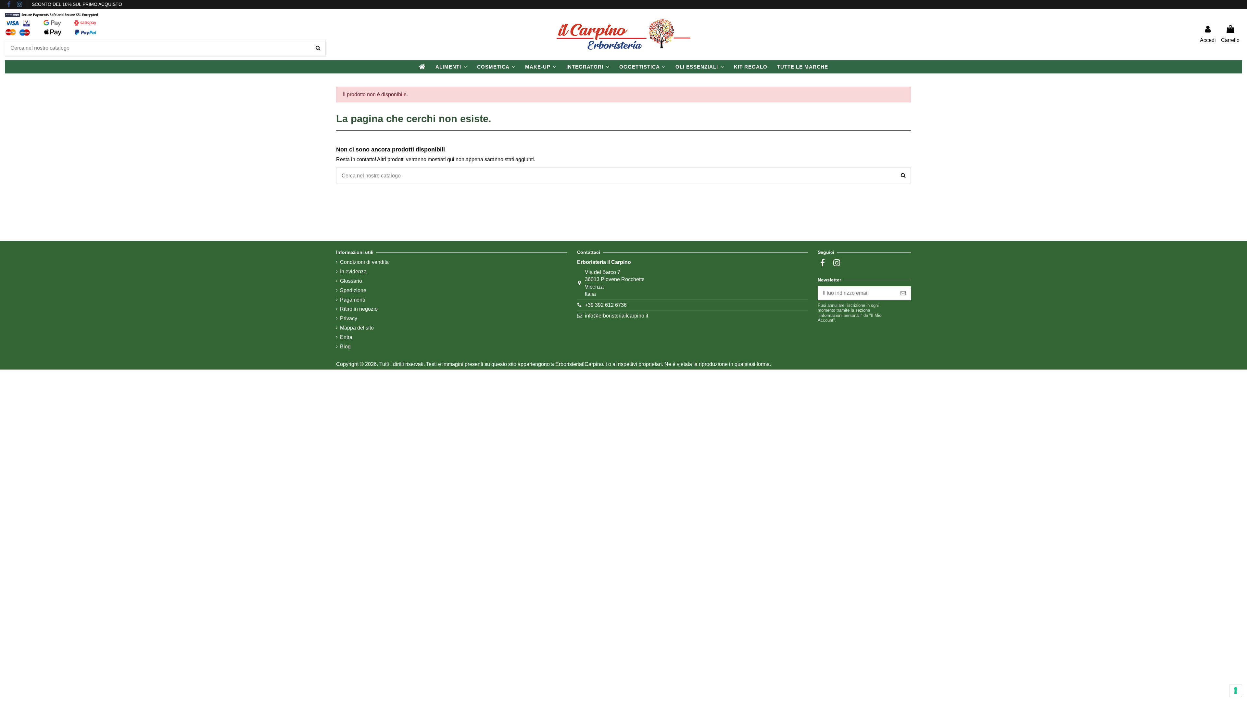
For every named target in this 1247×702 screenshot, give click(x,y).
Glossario (351, 281)
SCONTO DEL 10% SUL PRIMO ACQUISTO (77, 4)
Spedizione (353, 290)
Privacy (348, 318)
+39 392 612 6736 (606, 305)
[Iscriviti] (903, 293)
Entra (346, 337)
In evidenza (353, 271)
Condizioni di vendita (364, 262)
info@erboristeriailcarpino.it (616, 315)
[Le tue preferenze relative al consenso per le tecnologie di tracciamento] (1235, 690)
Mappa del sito (357, 328)
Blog (345, 346)
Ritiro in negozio (359, 309)
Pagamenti (352, 300)
